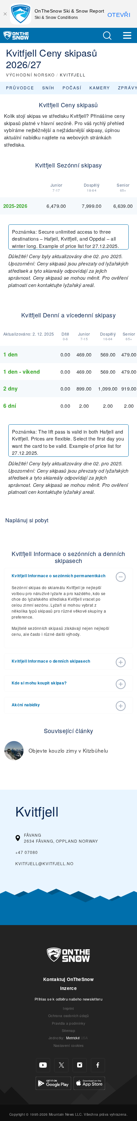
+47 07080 (26, 852)
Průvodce (20, 87)
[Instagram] (79, 1065)
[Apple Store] (89, 1082)
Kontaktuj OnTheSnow (68, 979)
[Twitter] (61, 1065)
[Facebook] (98, 1065)
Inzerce (68, 988)
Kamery (99, 87)
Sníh (48, 87)
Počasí (72, 87)
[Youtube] (43, 1065)
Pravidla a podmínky (68, 1023)
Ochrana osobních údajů (68, 1015)
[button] (107, 35)
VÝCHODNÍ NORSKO (30, 74)
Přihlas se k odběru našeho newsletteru (68, 999)
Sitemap (68, 1030)
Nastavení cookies (68, 1045)
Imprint (68, 1008)
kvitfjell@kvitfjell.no (44, 863)
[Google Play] (53, 1082)
